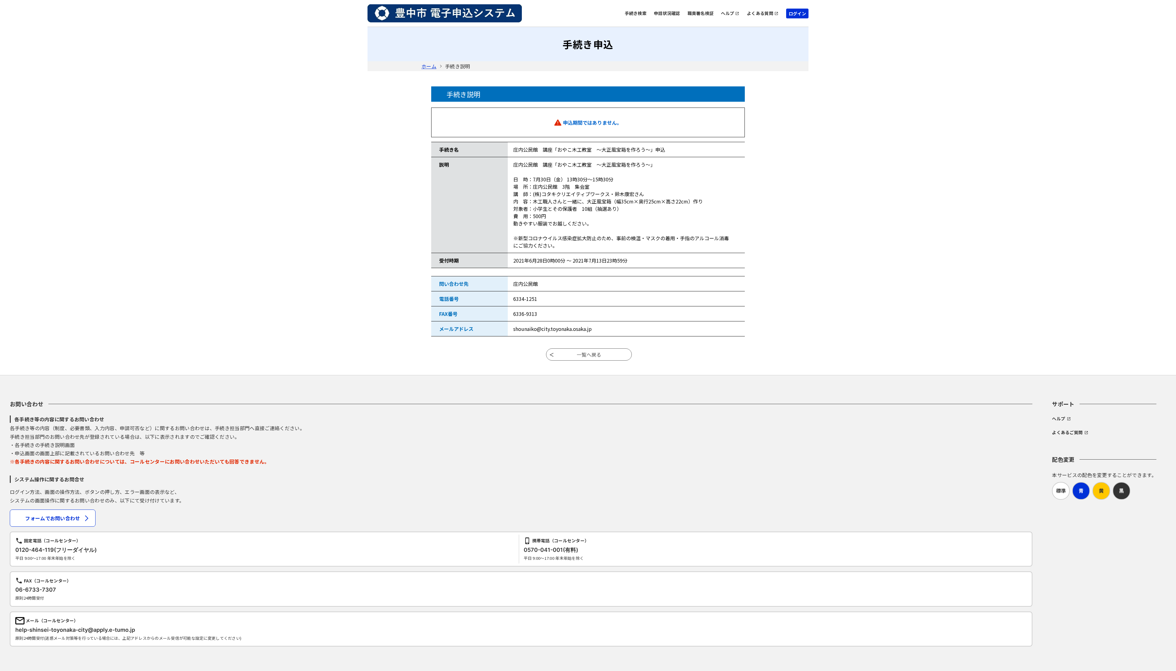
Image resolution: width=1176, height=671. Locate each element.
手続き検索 (635, 13)
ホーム (428, 66)
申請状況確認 (667, 13)
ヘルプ (727, 13)
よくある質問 (760, 13)
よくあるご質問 (1067, 432)
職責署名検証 (701, 13)
